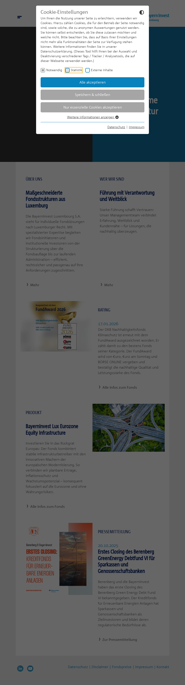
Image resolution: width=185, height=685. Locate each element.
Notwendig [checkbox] (54, 70)
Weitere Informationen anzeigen (91, 117)
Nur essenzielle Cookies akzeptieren (92, 107)
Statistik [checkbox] (76, 70)
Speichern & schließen (92, 94)
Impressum (136, 127)
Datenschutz (116, 127)
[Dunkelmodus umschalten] (142, 12)
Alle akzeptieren (92, 82)
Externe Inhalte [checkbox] (102, 70)
